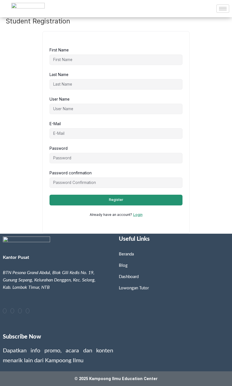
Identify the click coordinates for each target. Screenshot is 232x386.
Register (116, 200)
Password (59, 148)
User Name (60, 99)
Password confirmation (71, 173)
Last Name (59, 74)
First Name (59, 50)
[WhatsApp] (27, 310)
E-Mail (55, 124)
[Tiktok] (34, 311)
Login (138, 214)
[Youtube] (20, 310)
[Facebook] (5, 310)
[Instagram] (12, 310)
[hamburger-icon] (222, 9)
